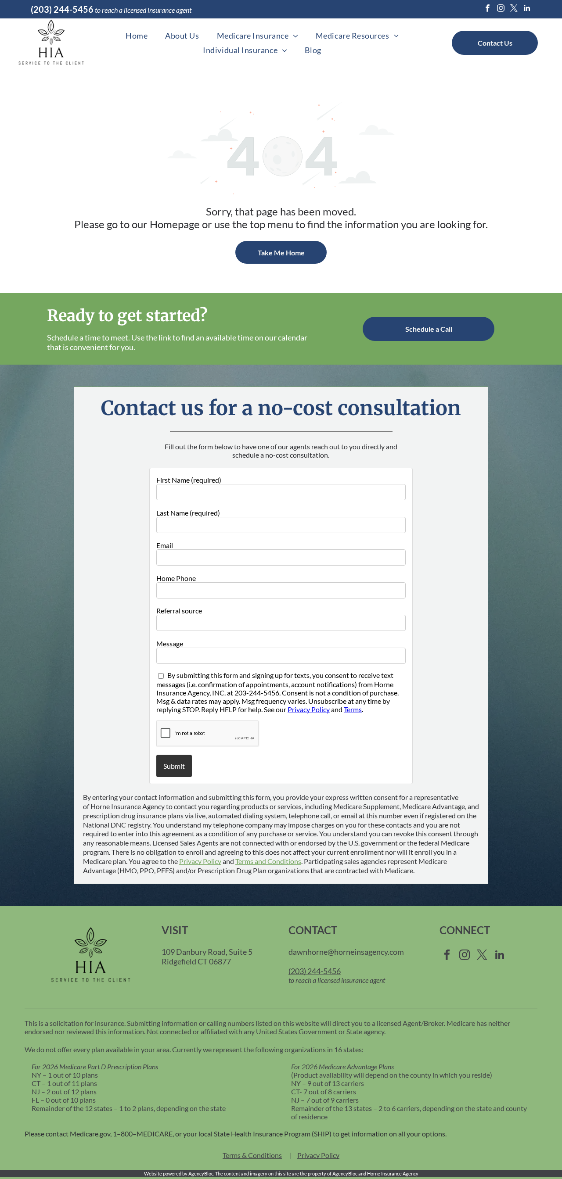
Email (164, 545)
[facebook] (487, 9)
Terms (353, 709)
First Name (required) (188, 480)
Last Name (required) (188, 513)
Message (169, 643)
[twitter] (513, 9)
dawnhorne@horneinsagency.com (346, 952)
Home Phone (176, 578)
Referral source (179, 610)
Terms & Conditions (252, 1155)
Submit (174, 766)
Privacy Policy (309, 709)
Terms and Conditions (268, 861)
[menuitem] (136, 36)
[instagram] (500, 9)
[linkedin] (527, 9)
